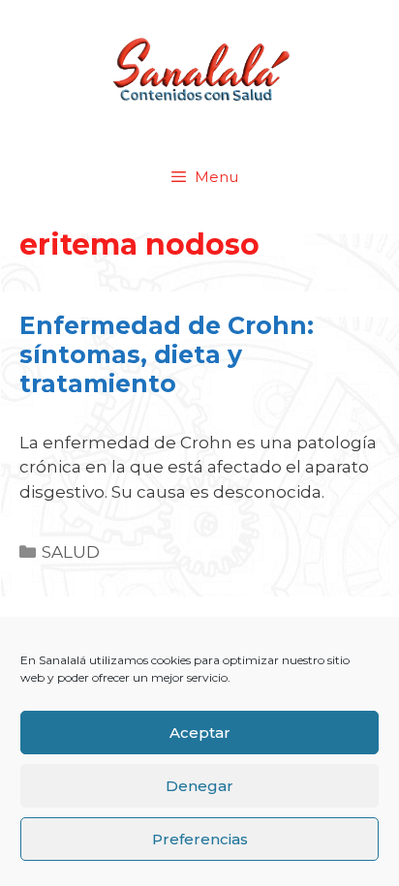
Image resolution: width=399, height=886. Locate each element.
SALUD (71, 552)
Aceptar (199, 732)
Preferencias (200, 839)
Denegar (199, 786)
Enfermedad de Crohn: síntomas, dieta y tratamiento (166, 354)
